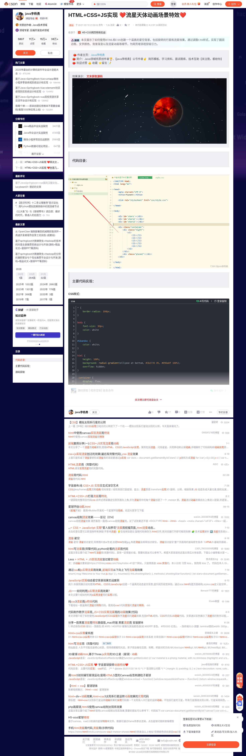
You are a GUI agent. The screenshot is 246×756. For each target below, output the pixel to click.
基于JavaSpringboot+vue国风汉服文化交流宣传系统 (37, 182)
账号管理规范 (156, 748)
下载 (30, 4)
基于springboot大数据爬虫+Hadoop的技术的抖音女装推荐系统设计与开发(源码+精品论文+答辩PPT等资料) (38, 244)
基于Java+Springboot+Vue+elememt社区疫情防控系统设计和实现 (37, 89)
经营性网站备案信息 (170, 745)
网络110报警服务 (106, 748)
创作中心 (217, 4)
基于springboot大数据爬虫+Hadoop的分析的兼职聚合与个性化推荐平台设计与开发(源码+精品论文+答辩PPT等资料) (38, 257)
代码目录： (21, 359)
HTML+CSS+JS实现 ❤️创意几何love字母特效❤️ (42, 168)
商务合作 (107, 740)
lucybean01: (22, 186)
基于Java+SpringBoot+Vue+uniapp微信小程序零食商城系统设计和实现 (37, 80)
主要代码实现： (23, 365)
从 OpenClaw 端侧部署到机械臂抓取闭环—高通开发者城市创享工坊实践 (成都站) (38, 233)
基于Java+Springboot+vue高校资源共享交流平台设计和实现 (37, 98)
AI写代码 (204, 301)
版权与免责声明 (170, 748)
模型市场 (68, 4)
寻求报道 (117, 740)
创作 (233, 4)
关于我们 (86, 740)
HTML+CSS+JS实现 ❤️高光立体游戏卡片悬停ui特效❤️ (42, 162)
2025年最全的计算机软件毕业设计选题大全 (37, 71)
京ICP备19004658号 (123, 745)
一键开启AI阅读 (38, 335)
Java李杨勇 (98, 55)
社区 (38, 4)
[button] (36, 344)
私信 (50, 53)
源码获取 (20, 371)
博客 (22, 4)
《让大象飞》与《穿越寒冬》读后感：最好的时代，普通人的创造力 (37, 213)
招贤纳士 (96, 740)
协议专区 (128, 740)
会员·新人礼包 (189, 4)
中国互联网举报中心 (124, 748)
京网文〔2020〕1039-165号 (147, 745)
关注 (94, 412)
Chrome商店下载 (141, 748)
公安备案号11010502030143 (99, 745)
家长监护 (93, 748)
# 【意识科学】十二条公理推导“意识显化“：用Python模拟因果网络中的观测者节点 (37, 204)
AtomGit (52, 4)
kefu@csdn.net (169, 740)
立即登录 (211, 744)
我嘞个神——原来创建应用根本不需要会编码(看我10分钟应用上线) (37, 107)
